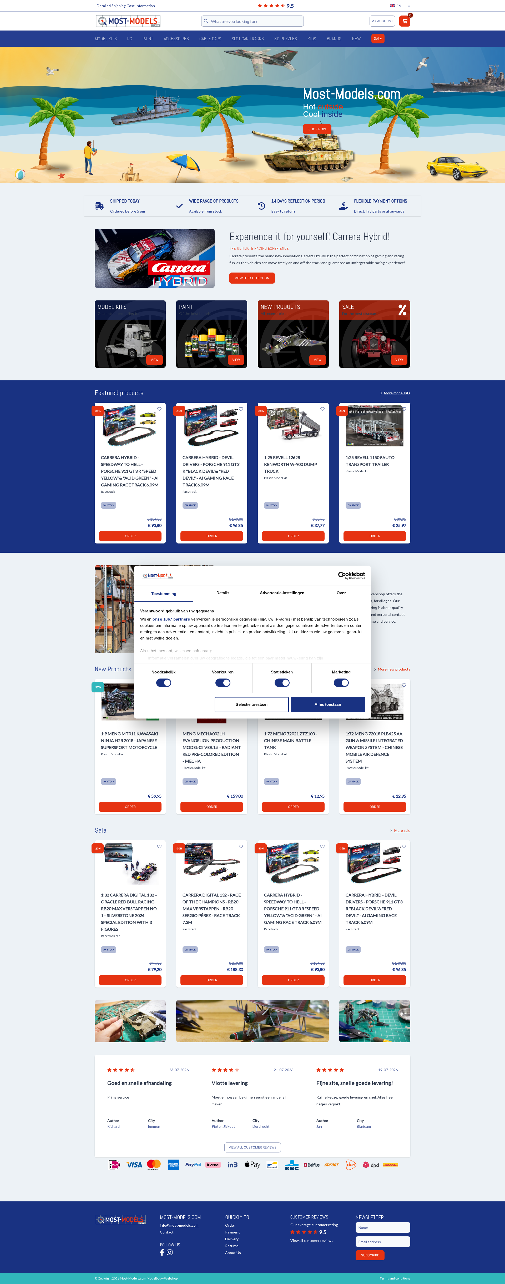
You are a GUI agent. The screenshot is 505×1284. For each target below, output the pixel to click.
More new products (394, 669)
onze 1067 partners (171, 619)
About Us (233, 1252)
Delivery (232, 1239)
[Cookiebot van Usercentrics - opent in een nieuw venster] (342, 576)
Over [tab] (341, 593)
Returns (232, 1245)
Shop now (317, 129)
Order (130, 536)
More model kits (397, 393)
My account (382, 21)
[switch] (222, 682)
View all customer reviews (252, 1147)
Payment (232, 1232)
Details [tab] (222, 593)
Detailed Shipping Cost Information (126, 5)
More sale (402, 830)
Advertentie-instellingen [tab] (282, 593)
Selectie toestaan (251, 704)
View (154, 360)
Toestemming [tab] (163, 594)
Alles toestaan (328, 704)
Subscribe (370, 1255)
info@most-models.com (179, 1225)
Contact (167, 1232)
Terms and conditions (395, 1278)
